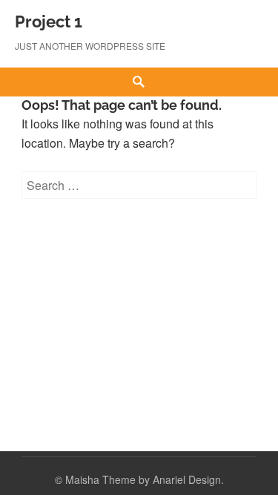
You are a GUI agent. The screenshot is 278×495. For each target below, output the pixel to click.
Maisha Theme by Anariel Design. (144, 479)
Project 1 (48, 21)
